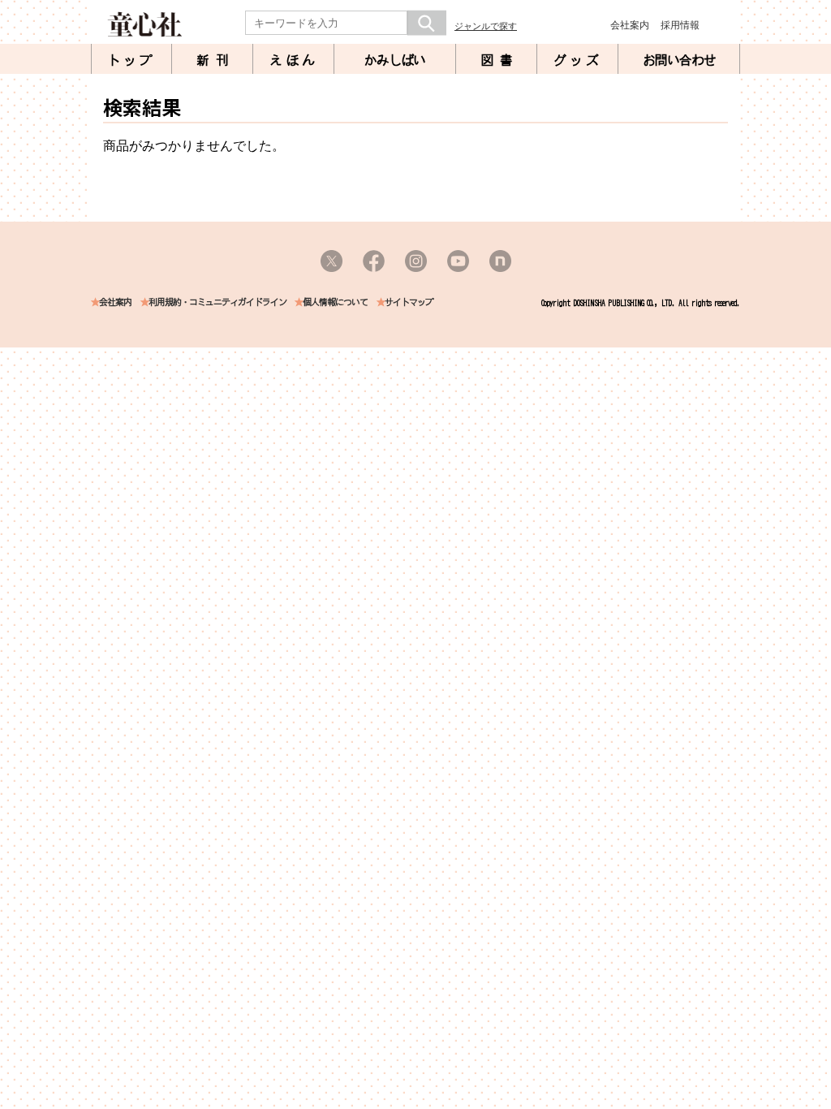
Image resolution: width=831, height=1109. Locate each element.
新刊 (215, 60)
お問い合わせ (679, 60)
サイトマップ (409, 302)
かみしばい (394, 60)
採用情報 (680, 25)
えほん (293, 60)
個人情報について (335, 302)
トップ (131, 60)
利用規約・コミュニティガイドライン (217, 302)
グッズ (577, 60)
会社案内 (629, 25)
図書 (499, 60)
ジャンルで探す (485, 26)
